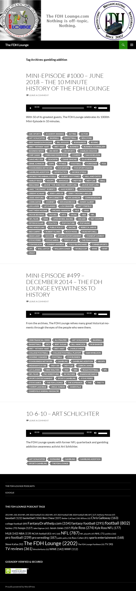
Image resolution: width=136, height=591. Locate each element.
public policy (57, 227)
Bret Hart (59, 146)
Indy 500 (77, 180)
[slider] (103, 108)
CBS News (53, 151)
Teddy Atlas (70, 240)
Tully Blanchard (78, 244)
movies (53, 214)
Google (9, 492)
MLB (77, 210)
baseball (54, 138)
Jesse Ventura (36, 197)
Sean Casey (34, 236)
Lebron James (85, 365)
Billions (85, 518)
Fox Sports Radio (83, 168)
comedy (76, 155)
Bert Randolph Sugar (40, 142)
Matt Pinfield (84, 206)
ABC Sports (35, 134)
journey (50, 202)
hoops (50, 180)
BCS (48, 344)
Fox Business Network (41, 168)
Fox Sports (63, 168)
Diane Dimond (70, 159)
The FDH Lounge (17, 45)
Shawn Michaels (88, 374)
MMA (86, 210)
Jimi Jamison (73, 197)
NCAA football (91, 370)
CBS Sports (69, 151)
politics (52, 223)
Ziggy (32, 253)
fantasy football (87, 523)
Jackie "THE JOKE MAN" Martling (60, 185)
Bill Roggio (63, 142)
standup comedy (95, 236)
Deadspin (53, 159)
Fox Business (73, 357)
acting (72, 134)
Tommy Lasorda (55, 244)
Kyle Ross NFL (108, 528)
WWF (104, 248)
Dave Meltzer (36, 159)
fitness (62, 163)
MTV (64, 214)
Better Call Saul (71, 518)
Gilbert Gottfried (70, 176)
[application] (68, 108)
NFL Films (33, 219)
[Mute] (95, 108)
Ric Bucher (69, 374)
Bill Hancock (78, 344)
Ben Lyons (86, 138)
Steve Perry (35, 240)
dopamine (55, 459)
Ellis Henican (88, 159)
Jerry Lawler (56, 193)
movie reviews (36, 214)
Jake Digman (41, 528)
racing (72, 227)
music (74, 214)
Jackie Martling (90, 185)
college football (38, 353)
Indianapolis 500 (37, 365)
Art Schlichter (37, 138)
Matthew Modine (38, 210)
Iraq (102, 180)
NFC (56, 533)
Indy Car (90, 180)
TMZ (89, 382)
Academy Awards (55, 134)
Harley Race (35, 180)
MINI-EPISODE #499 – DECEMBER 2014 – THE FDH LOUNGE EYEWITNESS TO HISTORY (64, 285)
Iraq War (34, 185)
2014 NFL (23, 515)
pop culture (68, 223)
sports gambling (67, 378)
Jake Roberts (67, 189)
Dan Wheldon (92, 155)
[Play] (30, 108)
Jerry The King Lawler (79, 193)
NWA (45, 219)
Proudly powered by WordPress (20, 586)
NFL (93, 214)
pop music (85, 223)
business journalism (94, 146)
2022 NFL (51, 515)
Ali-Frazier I (61, 340)
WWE (94, 248)
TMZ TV (100, 382)
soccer (49, 236)
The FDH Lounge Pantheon (91, 544)
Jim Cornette (55, 197)
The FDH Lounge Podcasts (20, 486)
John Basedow (93, 197)
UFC (31, 248)
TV (109, 544)
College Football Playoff (67, 353)
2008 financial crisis (39, 340)
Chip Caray (34, 155)
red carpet (35, 231)
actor (84, 134)
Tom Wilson (35, 244)
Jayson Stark (86, 189)
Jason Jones (60, 528)
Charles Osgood (88, 151)
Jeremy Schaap (36, 193)
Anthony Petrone (106, 515)
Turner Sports (99, 244)
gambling (63, 361)
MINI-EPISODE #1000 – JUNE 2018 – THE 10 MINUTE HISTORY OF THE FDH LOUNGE (68, 82)
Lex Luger (34, 206)
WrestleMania (41, 549)
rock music (71, 231)
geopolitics (60, 172)
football (76, 163)
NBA (84, 214)
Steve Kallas (14, 544)
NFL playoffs (87, 534)
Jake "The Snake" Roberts (42, 189)
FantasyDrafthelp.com (49, 523)
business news (36, 151)
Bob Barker (80, 142)
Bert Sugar (60, 344)
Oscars (82, 219)
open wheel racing (63, 219)
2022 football (37, 515)
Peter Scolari (36, 223)
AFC (92, 514)
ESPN (51, 163)
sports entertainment (69, 236)
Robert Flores (53, 231)
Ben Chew (51, 518)
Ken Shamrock (67, 202)
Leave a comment (39, 95)
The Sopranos (75, 382)
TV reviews (18, 549)
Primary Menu (132, 45)
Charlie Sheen (77, 348)
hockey (11, 528)
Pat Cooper (97, 219)
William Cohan (62, 248)
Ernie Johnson (36, 163)
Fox (104, 163)
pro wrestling (37, 227)
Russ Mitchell (89, 231)
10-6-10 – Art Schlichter (62, 413)
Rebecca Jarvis (88, 227)
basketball (70, 138)
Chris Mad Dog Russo (56, 155)
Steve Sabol (52, 240)
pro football (18, 537)
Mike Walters (53, 370)
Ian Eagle (63, 180)
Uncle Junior (58, 387)
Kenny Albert (87, 202)
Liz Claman (49, 206)
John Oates (35, 202)
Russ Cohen (80, 537)
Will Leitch (43, 248)
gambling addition (39, 172)
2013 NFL (11, 515)
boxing (94, 142)
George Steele (79, 172)
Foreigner (91, 163)
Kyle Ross (82, 528)
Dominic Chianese (38, 357)
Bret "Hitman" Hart (39, 146)
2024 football (80, 515)
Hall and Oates (93, 176)
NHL (100, 533)
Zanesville (75, 387)
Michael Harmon (61, 210)
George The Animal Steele (42, 176)
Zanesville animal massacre (44, 391)
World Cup (81, 248)
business (74, 146)
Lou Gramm (66, 206)
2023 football (64, 515)
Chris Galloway (104, 518)
